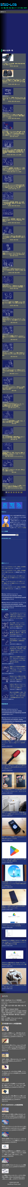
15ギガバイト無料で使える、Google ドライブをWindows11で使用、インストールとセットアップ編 (14, 963)
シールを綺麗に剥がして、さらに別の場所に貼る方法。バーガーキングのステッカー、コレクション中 (14, 790)
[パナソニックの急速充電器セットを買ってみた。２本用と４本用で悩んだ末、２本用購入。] (7, 412)
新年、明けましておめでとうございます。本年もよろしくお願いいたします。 (13, 470)
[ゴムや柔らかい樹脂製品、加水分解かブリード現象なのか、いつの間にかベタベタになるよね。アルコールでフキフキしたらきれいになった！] (7, 159)
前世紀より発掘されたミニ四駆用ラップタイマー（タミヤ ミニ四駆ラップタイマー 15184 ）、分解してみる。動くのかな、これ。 (14, 1152)
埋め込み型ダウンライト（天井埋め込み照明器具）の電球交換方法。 (18, 640)
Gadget (7, 1020)
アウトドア (4, 1002)
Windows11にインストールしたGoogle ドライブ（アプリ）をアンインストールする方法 (13, 924)
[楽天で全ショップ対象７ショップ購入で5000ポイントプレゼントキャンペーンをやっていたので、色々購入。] (7, 344)
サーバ (14, 1000)
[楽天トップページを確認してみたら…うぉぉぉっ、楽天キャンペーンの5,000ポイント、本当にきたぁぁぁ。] (7, 327)
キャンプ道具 (18, 171)
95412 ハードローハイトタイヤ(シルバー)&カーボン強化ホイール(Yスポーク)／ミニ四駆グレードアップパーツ (14, 1128)
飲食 (5, 1007)
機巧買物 (6, 1014)
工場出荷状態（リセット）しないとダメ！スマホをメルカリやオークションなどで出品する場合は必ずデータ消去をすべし (14, 883)
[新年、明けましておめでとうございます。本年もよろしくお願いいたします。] (7, 460)
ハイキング (4, 1003)
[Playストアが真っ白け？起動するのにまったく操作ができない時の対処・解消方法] (14, 850)
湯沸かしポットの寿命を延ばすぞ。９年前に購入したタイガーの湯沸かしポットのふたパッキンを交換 (14, 813)
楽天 (16, 322)
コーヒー (16, 373)
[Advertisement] (14, 28)
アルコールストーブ (14, 1002)
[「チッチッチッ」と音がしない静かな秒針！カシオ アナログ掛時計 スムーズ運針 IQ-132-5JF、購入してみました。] (7, 227)
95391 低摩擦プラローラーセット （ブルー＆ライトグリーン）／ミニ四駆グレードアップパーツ (14, 1140)
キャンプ (22, 1002)
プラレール (14, 1018)
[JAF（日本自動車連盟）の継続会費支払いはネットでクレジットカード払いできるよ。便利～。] (7, 428)
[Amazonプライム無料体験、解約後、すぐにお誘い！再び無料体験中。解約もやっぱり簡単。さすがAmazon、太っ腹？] (7, 193)
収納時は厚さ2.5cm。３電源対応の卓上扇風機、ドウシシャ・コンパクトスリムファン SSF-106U (13, 286)
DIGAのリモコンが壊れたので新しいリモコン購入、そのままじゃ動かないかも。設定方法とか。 (18, 678)
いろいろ (20, 1018)
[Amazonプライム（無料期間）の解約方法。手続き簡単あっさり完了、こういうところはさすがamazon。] (7, 210)
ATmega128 (12, 1011)
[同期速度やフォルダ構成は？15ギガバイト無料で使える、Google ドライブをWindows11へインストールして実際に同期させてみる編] (14, 934)
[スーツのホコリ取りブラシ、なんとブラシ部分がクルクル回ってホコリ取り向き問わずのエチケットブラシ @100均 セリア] (14, 756)
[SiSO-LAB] (8, 4)
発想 (16, 1005)
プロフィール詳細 (21, 527)
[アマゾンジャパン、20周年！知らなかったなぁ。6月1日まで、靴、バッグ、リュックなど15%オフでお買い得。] (7, 88)
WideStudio (9, 1012)
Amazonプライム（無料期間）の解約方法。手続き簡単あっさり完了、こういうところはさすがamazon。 (13, 220)
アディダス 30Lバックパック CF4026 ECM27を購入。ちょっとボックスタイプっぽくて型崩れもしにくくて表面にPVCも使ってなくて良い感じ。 (13, 186)
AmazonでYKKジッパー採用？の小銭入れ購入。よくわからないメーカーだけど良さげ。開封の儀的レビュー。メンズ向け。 (13, 116)
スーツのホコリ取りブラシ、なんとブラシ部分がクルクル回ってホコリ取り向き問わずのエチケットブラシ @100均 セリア (14, 767)
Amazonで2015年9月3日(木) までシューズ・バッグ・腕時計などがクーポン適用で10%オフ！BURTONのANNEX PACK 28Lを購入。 (13, 405)
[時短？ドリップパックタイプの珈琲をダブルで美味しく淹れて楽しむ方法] (14, 976)
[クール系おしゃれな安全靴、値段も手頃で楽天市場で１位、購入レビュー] (7, 54)
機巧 (2, 1011)
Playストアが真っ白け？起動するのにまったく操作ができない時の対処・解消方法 (14, 860)
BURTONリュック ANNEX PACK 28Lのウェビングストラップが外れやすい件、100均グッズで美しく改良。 (13, 270)
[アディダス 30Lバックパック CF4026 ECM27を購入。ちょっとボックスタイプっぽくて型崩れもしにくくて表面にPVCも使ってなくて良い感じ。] (7, 176)
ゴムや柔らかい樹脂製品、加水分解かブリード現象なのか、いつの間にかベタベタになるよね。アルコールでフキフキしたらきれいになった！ (13, 169)
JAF (16, 439)
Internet (12, 1020)
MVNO (16, 1009)
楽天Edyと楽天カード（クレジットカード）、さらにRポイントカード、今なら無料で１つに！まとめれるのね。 (13, 320)
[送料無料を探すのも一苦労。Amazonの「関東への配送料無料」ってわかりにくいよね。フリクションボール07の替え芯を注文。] (7, 443)
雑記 (17, 66)
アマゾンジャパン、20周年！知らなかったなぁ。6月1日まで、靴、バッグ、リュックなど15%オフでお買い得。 (13, 99)
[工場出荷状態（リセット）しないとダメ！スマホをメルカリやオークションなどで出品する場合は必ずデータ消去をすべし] (14, 873)
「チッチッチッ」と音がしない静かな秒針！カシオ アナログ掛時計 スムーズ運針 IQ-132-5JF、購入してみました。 (13, 237)
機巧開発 (11, 1014)
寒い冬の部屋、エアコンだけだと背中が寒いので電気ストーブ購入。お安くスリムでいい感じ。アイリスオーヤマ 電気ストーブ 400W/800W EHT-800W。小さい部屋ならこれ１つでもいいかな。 (13, 133)
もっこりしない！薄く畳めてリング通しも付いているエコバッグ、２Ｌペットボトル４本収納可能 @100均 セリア (14, 1097)
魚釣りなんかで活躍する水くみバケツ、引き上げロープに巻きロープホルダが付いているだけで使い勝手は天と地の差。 (18, 659)
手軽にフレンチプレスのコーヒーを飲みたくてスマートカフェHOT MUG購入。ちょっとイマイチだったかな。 (13, 371)
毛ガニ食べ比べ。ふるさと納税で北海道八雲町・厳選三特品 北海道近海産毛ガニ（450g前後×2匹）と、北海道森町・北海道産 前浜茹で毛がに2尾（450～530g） (13, 151)
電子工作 (3, 1016)
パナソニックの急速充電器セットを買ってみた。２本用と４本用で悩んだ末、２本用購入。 (13, 421)
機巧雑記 (17, 1014)
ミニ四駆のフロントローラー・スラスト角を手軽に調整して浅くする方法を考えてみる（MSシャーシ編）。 (14, 1177)
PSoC (3, 1012)
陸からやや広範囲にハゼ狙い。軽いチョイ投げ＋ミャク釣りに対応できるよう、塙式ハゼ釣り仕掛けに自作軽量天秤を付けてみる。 (18, 695)
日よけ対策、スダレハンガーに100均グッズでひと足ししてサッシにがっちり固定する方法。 (17, 624)
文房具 (21, 488)
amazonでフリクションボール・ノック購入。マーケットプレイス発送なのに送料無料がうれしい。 (14, 486)
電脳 (2, 1020)
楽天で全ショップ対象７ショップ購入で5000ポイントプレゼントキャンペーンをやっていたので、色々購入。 (13, 354)
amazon (18, 101)
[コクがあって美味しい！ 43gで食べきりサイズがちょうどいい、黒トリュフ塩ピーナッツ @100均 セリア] (14, 732)
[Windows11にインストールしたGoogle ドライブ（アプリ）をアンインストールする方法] (14, 917)
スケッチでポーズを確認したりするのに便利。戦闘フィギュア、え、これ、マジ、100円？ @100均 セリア (13, 1085)
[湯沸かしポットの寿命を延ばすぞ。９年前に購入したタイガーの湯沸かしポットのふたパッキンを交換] (14, 803)
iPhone (7, 1009)
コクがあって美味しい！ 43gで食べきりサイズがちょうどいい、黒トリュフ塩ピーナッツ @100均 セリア (14, 742)
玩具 (2, 1018)
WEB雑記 (19, 1000)
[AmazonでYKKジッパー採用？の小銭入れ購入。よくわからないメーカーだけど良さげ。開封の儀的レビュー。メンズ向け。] (7, 105)
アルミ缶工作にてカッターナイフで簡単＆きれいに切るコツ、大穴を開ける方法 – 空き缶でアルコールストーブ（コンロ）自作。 (18, 616)
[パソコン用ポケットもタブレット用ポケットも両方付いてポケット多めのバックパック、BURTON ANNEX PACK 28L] (7, 378)
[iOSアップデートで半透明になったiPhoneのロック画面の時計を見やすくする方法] (14, 827)
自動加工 (23, 1014)
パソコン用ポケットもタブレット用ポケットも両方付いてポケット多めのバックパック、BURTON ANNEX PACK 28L (13, 388)
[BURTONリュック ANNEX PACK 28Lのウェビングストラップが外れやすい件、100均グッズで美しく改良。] (7, 260)
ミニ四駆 (7, 1018)
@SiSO (11, 66)
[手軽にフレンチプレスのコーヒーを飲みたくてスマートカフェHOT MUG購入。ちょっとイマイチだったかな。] (7, 361)
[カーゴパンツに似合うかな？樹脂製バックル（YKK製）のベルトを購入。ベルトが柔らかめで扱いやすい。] (7, 293)
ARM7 (6, 1011)
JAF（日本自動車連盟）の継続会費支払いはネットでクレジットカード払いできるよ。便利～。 (13, 437)
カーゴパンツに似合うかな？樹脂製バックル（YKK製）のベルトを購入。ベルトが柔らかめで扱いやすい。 (13, 303)
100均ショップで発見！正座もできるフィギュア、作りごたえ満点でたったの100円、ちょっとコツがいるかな (13, 1116)
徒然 (15, 66)
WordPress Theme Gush (14, 1184)
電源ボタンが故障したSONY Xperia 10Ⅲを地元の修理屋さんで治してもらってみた (13, 906)
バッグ (18, 84)
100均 (18, 272)
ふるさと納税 (18, 154)
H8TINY (24, 1011)
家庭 (6, 1005)
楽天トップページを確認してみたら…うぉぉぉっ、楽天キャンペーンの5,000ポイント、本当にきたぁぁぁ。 (13, 337)
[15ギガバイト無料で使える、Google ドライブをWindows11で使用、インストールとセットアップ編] (14, 955)
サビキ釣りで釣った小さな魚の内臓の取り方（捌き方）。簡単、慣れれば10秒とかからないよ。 (18, 632)
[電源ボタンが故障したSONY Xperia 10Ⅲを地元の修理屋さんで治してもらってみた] (14, 897)
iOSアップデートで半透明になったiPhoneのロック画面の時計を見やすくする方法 (14, 837)
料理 (13, 1005)
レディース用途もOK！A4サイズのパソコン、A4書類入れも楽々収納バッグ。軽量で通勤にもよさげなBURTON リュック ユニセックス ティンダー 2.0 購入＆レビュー (13, 81)
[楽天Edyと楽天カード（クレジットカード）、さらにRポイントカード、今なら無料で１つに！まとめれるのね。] (7, 310)
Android (12, 1009)
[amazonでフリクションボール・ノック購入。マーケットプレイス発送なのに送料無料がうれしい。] (7, 476)
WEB (2, 1000)
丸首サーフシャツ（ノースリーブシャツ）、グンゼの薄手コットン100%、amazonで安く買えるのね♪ (13, 254)
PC (15, 1020)
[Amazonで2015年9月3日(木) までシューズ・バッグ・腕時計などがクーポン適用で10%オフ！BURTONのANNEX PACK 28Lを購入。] (7, 395)
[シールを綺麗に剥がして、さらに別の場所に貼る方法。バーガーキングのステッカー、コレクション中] (14, 781)
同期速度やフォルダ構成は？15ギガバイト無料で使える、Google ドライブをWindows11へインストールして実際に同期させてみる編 (14, 942)
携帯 (2, 1009)
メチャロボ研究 (17, 1012)
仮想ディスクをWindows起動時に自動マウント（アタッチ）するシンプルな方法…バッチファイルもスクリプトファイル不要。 (18, 669)
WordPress (8, 1000)
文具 (9, 1005)
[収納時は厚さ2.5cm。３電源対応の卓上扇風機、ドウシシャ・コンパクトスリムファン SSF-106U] (7, 277)
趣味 (19, 1005)
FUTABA (19, 1011)
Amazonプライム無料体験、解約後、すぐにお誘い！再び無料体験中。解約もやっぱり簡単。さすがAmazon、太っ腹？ (13, 203)
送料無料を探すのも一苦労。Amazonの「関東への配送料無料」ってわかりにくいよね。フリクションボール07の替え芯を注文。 (13, 454)
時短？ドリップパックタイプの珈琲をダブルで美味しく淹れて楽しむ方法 (14, 986)
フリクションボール (18, 456)
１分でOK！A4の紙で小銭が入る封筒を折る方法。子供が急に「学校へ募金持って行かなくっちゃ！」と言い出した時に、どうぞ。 (18, 649)
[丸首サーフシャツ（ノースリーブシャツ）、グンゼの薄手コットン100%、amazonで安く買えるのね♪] (7, 244)
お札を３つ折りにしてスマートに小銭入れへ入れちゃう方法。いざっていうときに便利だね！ (18, 686)
